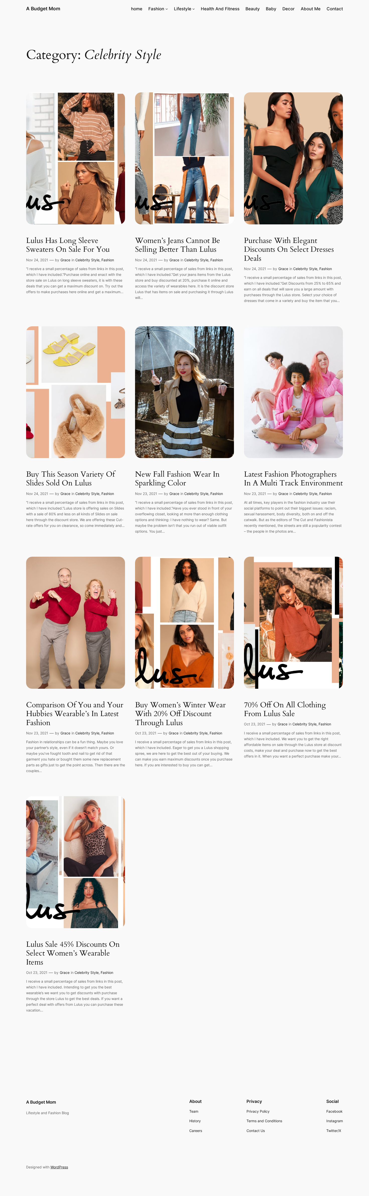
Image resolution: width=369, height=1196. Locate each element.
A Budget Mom (43, 9)
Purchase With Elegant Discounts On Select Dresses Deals (289, 249)
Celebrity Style (87, 260)
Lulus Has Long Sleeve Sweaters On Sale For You (68, 245)
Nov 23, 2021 (146, 493)
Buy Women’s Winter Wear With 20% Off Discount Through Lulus (180, 714)
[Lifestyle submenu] (193, 9)
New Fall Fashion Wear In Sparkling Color (177, 479)
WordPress (59, 1167)
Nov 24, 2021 (37, 260)
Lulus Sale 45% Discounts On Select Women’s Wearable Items (73, 953)
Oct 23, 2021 (145, 733)
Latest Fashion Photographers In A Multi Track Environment (293, 479)
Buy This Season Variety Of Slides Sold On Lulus (70, 479)
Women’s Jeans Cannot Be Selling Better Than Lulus (177, 245)
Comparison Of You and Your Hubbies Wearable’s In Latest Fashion (74, 714)
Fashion (156, 8)
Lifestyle (182, 8)
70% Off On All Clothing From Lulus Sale (285, 710)
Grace (65, 260)
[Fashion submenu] (166, 9)
